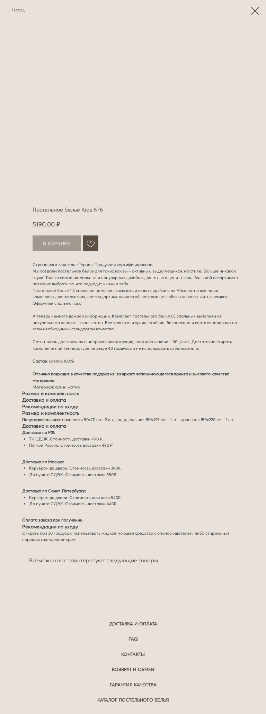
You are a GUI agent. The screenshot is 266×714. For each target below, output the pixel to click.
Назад (18, 9)
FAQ (133, 639)
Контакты (133, 654)
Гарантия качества (133, 684)
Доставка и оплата (133, 623)
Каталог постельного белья (133, 700)
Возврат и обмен (133, 669)
